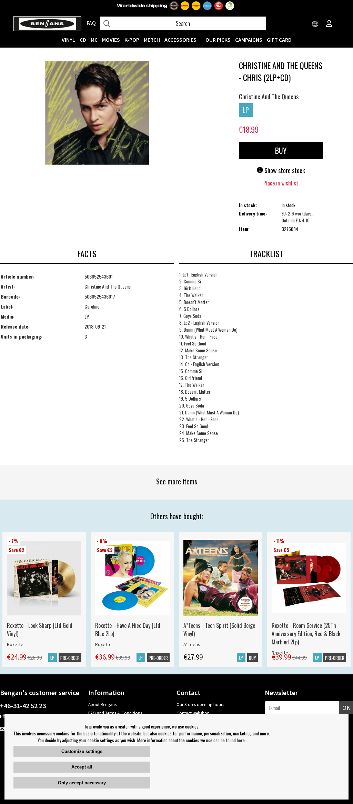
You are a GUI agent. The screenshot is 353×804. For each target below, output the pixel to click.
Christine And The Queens (269, 96)
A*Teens (191, 644)
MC (94, 39)
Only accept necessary (82, 782)
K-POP (131, 39)
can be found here (229, 740)
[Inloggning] (329, 24)
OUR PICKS (218, 39)
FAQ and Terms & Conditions (115, 713)
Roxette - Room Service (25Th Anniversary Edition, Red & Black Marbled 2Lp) (306, 633)
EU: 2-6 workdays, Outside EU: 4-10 (297, 217)
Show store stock (284, 170)
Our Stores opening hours (200, 704)
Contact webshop (193, 713)
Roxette (15, 644)
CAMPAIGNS (248, 39)
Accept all (81, 767)
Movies (111, 39)
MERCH (152, 39)
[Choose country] (315, 24)
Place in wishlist (280, 183)
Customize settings (81, 751)
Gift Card (279, 39)
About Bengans (102, 704)
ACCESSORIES (180, 39)
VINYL (68, 39)
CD (83, 39)
